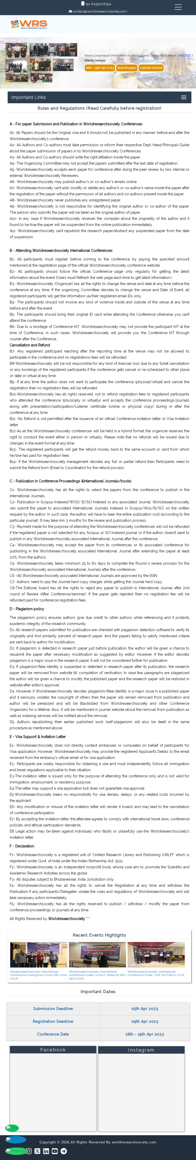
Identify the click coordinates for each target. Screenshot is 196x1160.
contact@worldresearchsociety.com (100, 11)
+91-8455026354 (97, 4)
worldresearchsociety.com (134, 1142)
